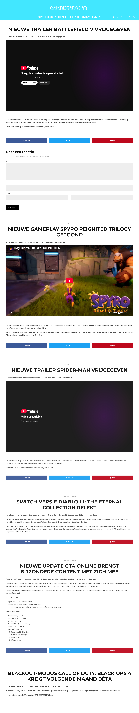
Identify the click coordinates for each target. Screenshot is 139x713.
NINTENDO (63, 17)
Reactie (8, 161)
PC (71, 17)
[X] (117, 17)
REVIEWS (86, 17)
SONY (40, 17)
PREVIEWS (97, 17)
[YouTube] (121, 17)
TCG (77, 17)
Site (72, 193)
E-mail (8, 193)
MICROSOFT (50, 17)
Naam (8, 184)
